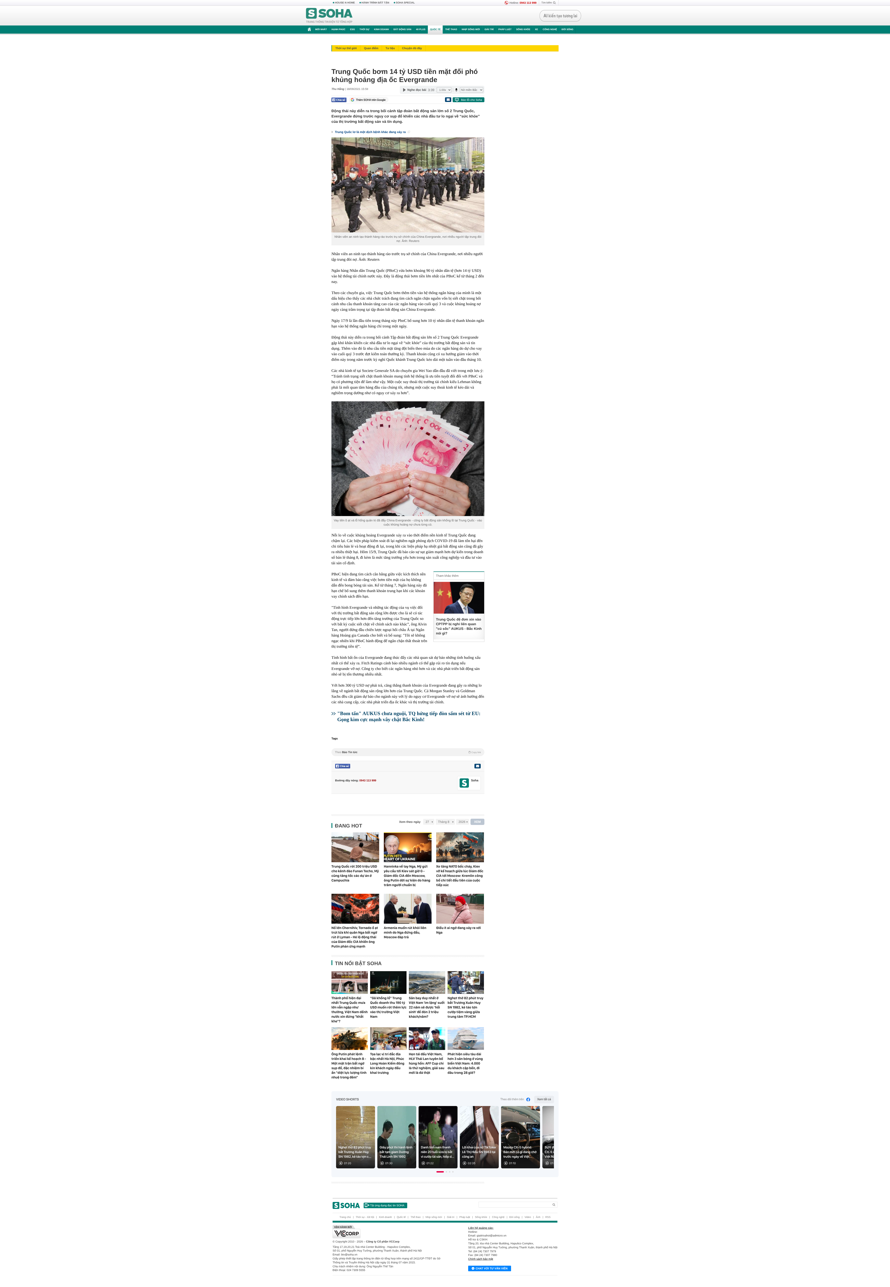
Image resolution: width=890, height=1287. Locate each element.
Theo (408, 752)
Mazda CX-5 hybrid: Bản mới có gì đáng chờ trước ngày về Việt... (520, 1152)
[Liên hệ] (477, 766)
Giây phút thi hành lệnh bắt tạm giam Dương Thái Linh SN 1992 (396, 1152)
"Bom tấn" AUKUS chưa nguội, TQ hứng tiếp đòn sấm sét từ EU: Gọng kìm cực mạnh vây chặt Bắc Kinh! (408, 716)
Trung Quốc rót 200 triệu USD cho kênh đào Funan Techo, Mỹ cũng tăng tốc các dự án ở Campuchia (355, 873)
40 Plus (421, 29)
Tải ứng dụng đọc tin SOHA (387, 1205)
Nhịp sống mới (471, 29)
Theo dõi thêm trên (512, 1099)
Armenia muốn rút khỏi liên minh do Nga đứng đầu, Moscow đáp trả (405, 932)
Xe (536, 29)
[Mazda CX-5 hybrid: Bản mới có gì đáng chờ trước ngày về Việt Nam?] (520, 1137)
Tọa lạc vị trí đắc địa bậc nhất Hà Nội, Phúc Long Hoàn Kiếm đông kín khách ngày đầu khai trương (387, 1063)
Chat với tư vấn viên (492, 1268)
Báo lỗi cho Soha (471, 99)
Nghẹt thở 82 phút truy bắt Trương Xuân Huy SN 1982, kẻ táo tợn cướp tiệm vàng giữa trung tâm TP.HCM (465, 1007)
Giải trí (488, 29)
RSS (548, 1217)
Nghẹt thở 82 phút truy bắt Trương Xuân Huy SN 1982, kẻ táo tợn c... (354, 1152)
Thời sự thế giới (346, 48)
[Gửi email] (448, 99)
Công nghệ (550, 29)
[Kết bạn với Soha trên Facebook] (464, 783)
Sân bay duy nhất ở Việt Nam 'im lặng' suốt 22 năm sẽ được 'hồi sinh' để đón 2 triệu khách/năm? (427, 1007)
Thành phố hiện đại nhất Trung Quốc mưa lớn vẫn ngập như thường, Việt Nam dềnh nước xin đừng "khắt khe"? (349, 1009)
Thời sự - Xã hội (365, 1217)
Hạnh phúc (338, 29)
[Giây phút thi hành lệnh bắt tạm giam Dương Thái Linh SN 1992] (396, 1137)
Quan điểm (371, 48)
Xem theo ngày (409, 822)
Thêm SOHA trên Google (371, 99)
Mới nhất (321, 29)
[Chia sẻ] (338, 100)
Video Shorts (347, 1099)
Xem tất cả (544, 1099)
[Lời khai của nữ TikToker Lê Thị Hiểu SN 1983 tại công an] (479, 1137)
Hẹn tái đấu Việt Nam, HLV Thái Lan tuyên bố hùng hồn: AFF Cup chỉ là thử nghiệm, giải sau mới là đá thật (426, 1063)
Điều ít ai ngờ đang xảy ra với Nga (458, 930)
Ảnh (538, 1217)
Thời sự (364, 29)
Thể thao (451, 29)
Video (527, 1217)
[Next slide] (548, 1139)
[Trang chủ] (329, 16)
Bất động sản (402, 29)
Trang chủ (345, 1217)
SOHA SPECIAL (405, 2)
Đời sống (567, 29)
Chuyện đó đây (412, 48)
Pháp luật (505, 29)
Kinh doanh (381, 29)
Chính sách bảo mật (480, 1259)
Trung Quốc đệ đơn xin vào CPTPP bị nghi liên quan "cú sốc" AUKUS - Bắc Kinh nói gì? (459, 626)
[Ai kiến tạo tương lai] (560, 16)
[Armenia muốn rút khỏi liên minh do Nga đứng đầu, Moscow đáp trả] (408, 909)
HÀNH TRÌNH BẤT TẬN (375, 2)
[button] (440, 1172)
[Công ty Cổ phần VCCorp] (389, 1231)
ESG (352, 29)
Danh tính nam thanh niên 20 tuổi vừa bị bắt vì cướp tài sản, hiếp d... (437, 1152)
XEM (477, 822)
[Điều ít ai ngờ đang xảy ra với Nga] (460, 909)
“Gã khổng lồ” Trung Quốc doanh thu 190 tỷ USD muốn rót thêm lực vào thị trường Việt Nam (388, 1007)
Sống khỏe (523, 29)
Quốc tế (435, 29)
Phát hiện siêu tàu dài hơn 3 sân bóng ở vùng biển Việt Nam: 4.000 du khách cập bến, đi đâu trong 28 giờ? (465, 1063)
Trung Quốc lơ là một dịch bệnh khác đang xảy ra (371, 132)
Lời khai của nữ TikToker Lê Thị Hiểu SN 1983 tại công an (479, 1152)
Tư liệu (390, 48)
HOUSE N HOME (345, 2)
